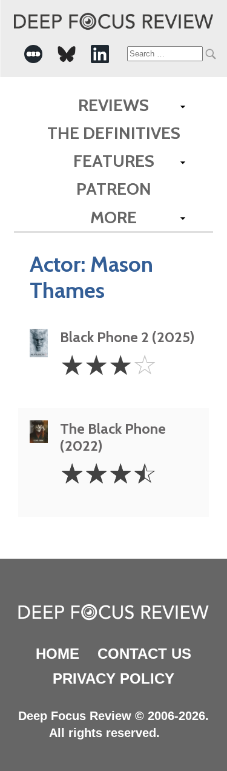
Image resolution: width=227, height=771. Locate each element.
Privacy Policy (113, 678)
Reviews (113, 105)
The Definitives (113, 133)
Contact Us (144, 653)
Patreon (113, 188)
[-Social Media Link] (33, 54)
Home (57, 653)
